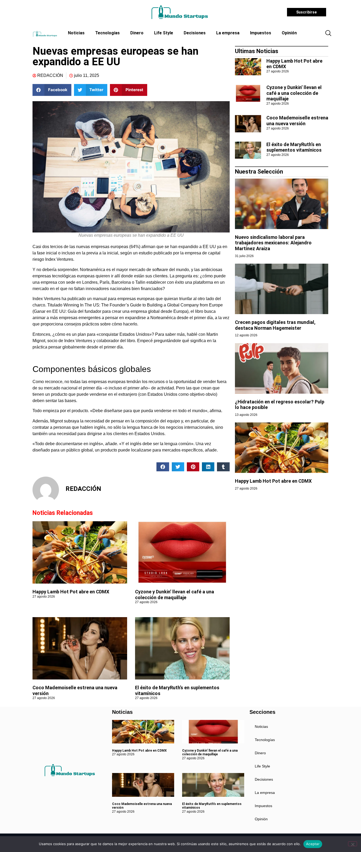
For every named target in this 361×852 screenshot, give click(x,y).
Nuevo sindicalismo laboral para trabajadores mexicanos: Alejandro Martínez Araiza (273, 242)
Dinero (137, 32)
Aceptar (313, 844)
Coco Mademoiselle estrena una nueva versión (297, 120)
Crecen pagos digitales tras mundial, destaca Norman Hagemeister (275, 325)
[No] (352, 843)
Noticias (76, 32)
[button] (328, 33)
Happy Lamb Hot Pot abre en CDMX (71, 591)
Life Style (163, 32)
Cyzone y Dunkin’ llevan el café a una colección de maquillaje (174, 594)
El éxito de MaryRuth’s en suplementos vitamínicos (294, 147)
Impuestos (260, 32)
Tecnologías (107, 32)
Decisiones (195, 32)
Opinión (289, 32)
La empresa (227, 32)
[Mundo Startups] (180, 12)
